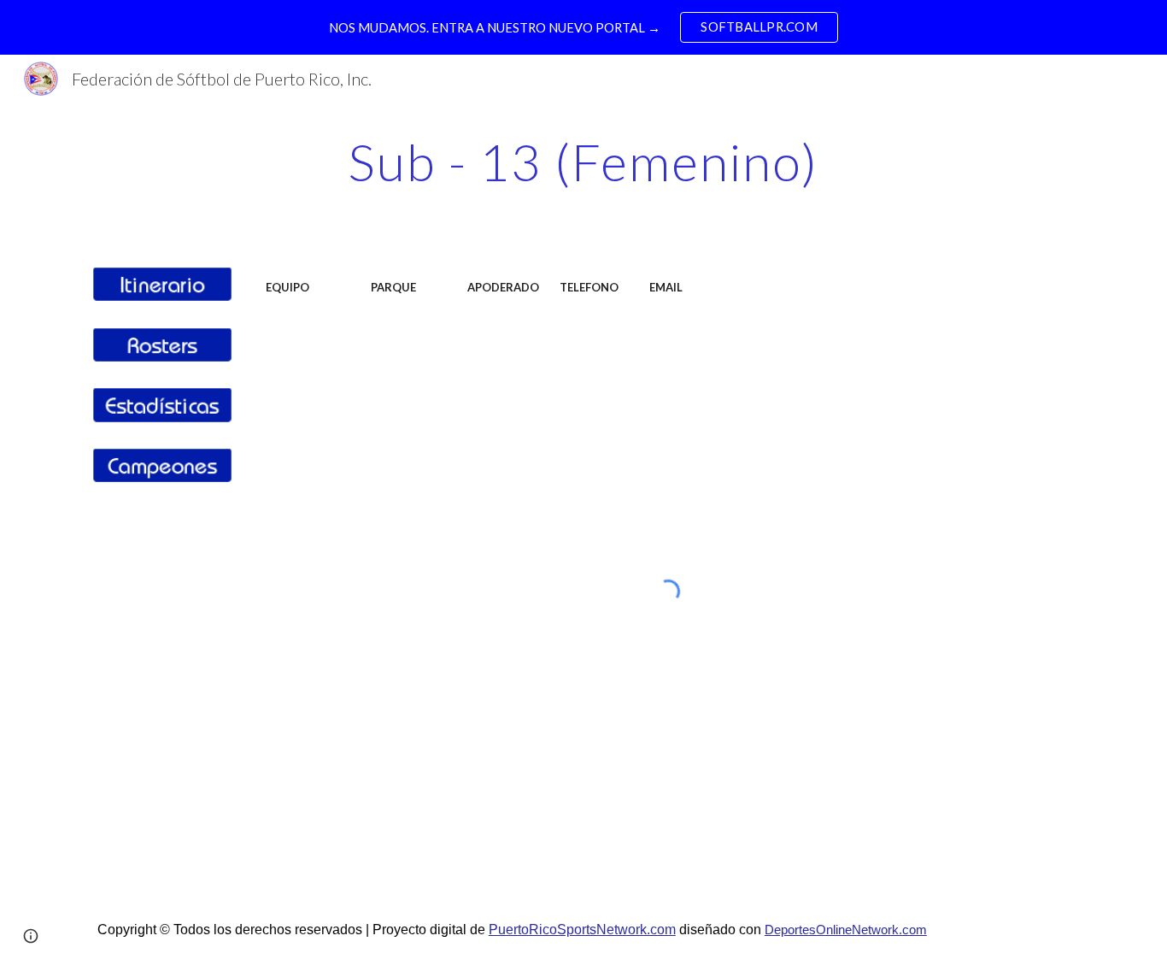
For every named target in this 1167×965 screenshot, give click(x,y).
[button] (31, 936)
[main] (583, 162)
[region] (583, 27)
